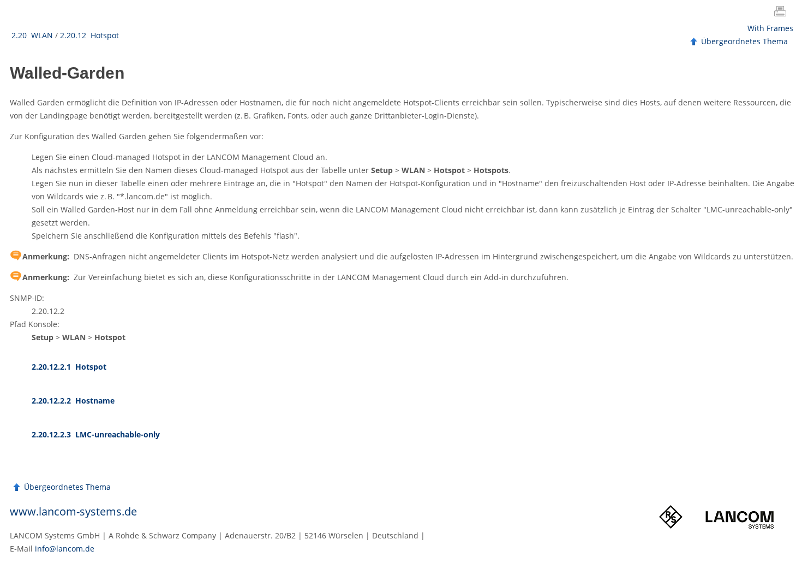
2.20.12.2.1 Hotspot (69, 366)
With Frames (770, 28)
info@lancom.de (64, 548)
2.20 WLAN (32, 35)
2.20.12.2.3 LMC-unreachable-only (96, 434)
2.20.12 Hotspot (89, 35)
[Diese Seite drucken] (782, 12)
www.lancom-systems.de (73, 511)
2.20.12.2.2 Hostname (73, 400)
